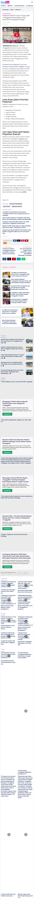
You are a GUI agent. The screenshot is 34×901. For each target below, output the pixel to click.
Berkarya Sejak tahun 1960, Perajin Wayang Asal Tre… (25, 895)
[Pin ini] (14, 259)
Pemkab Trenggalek (18, 139)
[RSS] (5, 243)
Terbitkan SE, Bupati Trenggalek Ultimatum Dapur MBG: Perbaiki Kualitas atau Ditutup (9, 250)
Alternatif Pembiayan (16, 203)
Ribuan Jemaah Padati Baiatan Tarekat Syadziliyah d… (7, 607)
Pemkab (5, 58)
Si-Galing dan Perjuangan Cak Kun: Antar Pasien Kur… (8, 591)
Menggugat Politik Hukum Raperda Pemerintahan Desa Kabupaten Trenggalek (15, 403)
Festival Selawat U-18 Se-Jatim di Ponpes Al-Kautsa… (8, 627)
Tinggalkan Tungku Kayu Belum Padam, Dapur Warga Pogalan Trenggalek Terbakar (20, 294)
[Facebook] (15, 241)
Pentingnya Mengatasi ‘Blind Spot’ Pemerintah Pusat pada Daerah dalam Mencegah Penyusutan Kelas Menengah (16, 556)
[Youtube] (26, 241)
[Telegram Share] (19, 259)
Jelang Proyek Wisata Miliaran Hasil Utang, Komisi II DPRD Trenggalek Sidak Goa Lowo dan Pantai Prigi (16, 231)
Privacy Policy (17, 574)
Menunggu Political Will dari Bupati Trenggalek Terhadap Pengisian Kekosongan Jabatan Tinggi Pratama (15, 480)
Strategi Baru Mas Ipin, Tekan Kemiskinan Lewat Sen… (8, 662)
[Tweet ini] (9, 259)
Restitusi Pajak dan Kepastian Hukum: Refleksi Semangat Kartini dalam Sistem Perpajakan (16, 441)
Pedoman (3, 574)
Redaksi (26, 572)
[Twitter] (18, 241)
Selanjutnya (7, 414)
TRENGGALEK (7, 46)
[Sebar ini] (4, 259)
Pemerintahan (6, 13)
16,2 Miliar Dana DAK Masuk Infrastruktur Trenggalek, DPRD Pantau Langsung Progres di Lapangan (15, 213)
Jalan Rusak (6, 206)
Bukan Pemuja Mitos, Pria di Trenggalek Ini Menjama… (25, 607)
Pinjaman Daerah (17, 206)
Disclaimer (19, 572)
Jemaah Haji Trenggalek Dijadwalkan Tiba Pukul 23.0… (25, 643)
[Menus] (32, 2)
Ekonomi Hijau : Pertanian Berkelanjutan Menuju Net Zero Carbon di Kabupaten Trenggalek (16, 518)
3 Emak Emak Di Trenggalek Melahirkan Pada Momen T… (24, 772)
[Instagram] (22, 241)
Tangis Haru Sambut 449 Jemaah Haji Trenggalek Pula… (8, 642)
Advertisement (25, 574)
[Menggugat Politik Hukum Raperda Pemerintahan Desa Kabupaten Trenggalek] (17, 390)
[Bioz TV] (5, 2)
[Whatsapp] (23, 259)
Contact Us (9, 574)
